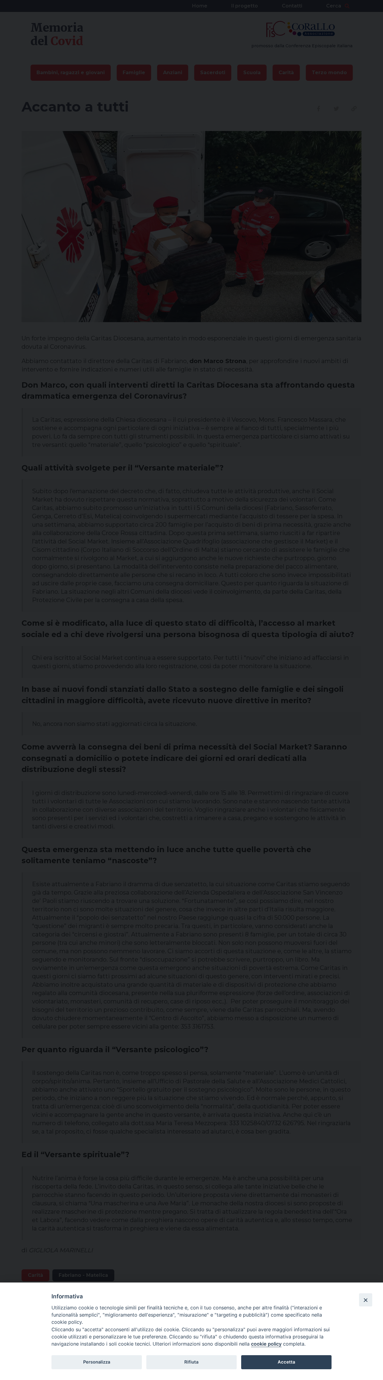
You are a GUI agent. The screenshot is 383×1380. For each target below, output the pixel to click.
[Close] (365, 1299)
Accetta (286, 1362)
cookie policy (266, 1344)
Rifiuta (191, 1362)
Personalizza (96, 1362)
